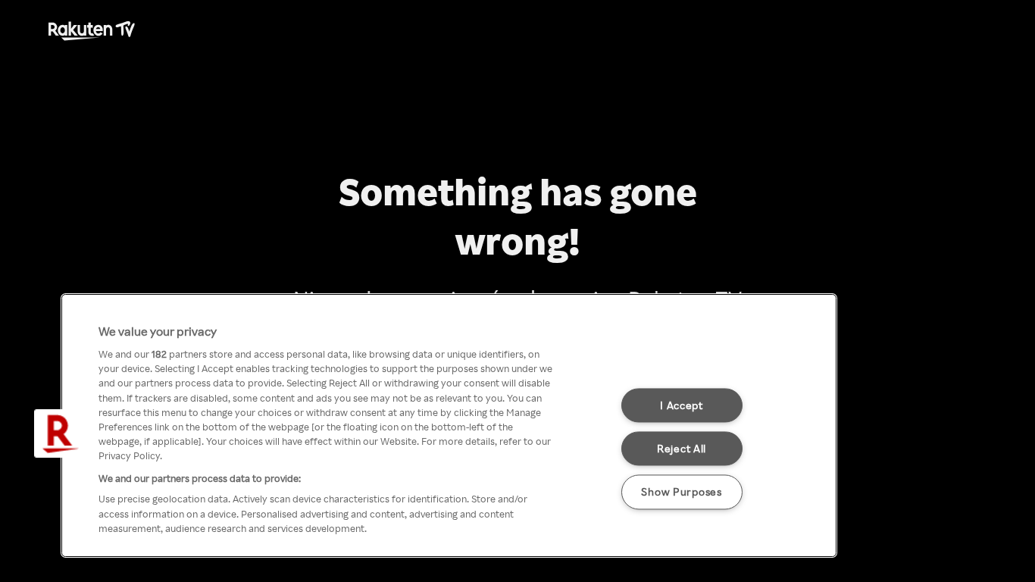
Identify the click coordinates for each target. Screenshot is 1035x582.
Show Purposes (681, 492)
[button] (58, 433)
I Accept (681, 405)
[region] (449, 425)
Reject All (681, 448)
